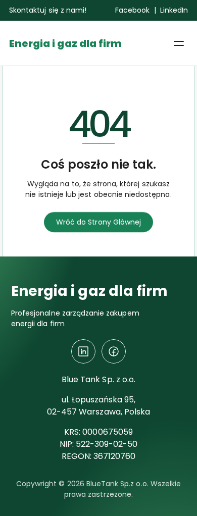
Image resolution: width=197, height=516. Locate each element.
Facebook (132, 10)
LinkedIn (174, 10)
